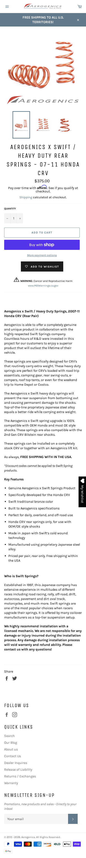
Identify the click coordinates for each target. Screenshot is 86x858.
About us (11, 749)
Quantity (10, 208)
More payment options (42, 255)
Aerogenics (28, 837)
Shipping (25, 197)
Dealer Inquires (15, 763)
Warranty (11, 783)
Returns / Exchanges (20, 776)
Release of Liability (18, 769)
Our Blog (10, 743)
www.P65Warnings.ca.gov (43, 285)
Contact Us (12, 756)
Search (9, 736)
